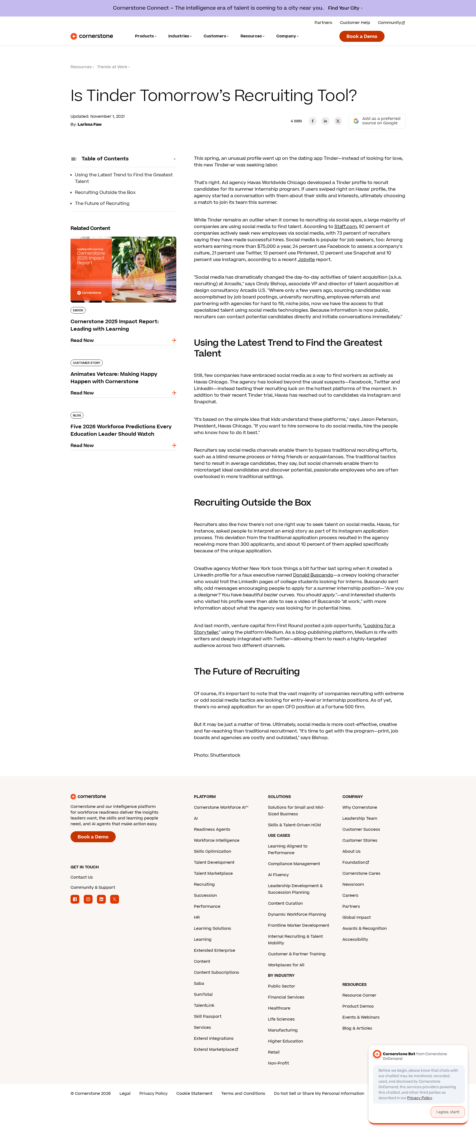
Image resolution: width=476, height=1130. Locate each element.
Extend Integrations (214, 1038)
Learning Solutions (212, 928)
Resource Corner (359, 995)
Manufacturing (283, 1030)
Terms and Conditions (243, 1093)
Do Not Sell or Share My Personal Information (319, 1093)
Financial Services (286, 997)
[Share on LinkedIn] (325, 121)
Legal (125, 1093)
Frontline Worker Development (298, 925)
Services (202, 1027)
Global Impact (356, 917)
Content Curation (285, 903)
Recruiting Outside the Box (105, 192)
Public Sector (281, 986)
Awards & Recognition (364, 928)
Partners (323, 23)
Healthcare (279, 1008)
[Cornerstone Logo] (92, 36)
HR (197, 917)
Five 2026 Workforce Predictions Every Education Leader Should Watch (114, 414)
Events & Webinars (361, 1017)
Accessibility (355, 939)
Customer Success (361, 829)
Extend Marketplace (214, 1049)
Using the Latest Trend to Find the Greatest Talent (124, 178)
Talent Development (214, 862)
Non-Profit (278, 1063)
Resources (81, 67)
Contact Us (82, 877)
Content (202, 961)
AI (196, 818)
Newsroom (353, 884)
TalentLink (204, 1005)
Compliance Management (294, 864)
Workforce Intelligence (216, 840)
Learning (203, 939)
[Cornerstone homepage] (123, 796)
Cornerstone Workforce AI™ (221, 807)
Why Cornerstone (359, 807)
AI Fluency (278, 875)
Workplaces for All (286, 965)
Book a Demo (362, 36)
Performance (207, 906)
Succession (205, 895)
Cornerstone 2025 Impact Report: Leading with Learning (119, 238)
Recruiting (204, 884)
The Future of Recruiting (102, 203)
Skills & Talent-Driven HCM (294, 825)
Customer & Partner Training (297, 954)
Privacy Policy (153, 1093)
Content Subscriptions (216, 972)
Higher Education (285, 1041)
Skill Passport (207, 1016)
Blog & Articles (357, 1028)
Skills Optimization (212, 851)
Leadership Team (359, 818)
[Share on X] (338, 121)
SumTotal (203, 994)
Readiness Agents (212, 829)
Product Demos (358, 1006)
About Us (351, 851)
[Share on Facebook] (313, 121)
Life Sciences (281, 1019)
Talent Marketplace (213, 873)
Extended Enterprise (214, 950)
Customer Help (355, 23)
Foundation (353, 862)
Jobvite (306, 259)
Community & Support (93, 887)
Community (389, 23)
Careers (350, 895)
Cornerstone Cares (361, 873)
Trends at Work (112, 67)
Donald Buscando (313, 575)
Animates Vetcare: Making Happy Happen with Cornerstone (123, 361)
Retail (274, 1052)
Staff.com (345, 226)
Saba (199, 983)
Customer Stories (359, 840)
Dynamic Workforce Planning (297, 914)
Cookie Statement (194, 1093)
